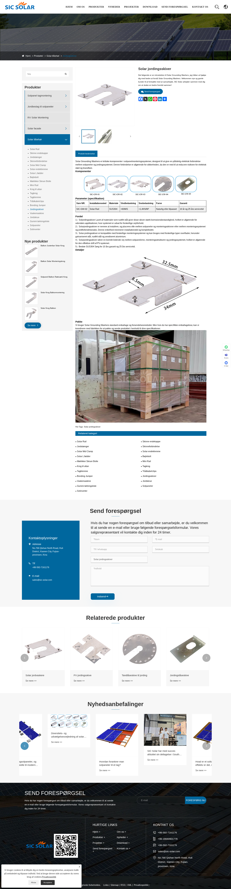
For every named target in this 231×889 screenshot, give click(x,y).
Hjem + (96, 831)
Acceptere (47, 882)
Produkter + (99, 837)
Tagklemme (35, 197)
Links (105, 885)
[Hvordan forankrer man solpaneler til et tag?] (91, 735)
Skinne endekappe (39, 153)
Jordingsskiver (69, 56)
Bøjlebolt (34, 177)
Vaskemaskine (37, 213)
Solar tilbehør (53, 56)
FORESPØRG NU (195, 800)
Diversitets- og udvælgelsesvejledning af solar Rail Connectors (42, 735)
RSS (123, 885)
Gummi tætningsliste (39, 221)
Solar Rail (34, 149)
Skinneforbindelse (38, 161)
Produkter (96, 6)
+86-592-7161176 (40, 567)
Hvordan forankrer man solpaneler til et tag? (86, 763)
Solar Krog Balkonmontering (52, 292)
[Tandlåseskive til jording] (139, 649)
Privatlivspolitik (141, 885)
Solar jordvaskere (35, 675)
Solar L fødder (36, 173)
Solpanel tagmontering (40, 95)
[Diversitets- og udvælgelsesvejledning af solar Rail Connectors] (43, 721)
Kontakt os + (123, 848)
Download (150, 6)
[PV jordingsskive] (91, 649)
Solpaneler (35, 225)
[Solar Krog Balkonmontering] (31, 293)
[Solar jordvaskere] (43, 649)
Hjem (69, 6)
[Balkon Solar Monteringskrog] (31, 261)
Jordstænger (36, 157)
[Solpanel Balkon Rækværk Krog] (31, 277)
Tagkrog (34, 193)
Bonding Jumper (38, 205)
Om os (81, 6)
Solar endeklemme (39, 169)
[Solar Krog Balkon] (31, 308)
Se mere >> (31, 681)
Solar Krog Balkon (48, 308)
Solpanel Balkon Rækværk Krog (54, 277)
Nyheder (114, 6)
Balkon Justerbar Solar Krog (52, 245)
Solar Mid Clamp (38, 165)
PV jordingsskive (82, 675)
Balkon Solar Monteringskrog (53, 261)
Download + (123, 843)
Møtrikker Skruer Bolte (40, 181)
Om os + (121, 831)
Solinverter (35, 229)
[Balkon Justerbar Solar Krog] (31, 246)
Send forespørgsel (174, 6)
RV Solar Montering (38, 117)
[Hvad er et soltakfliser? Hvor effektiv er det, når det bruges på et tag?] (187, 735)
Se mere (32, 325)
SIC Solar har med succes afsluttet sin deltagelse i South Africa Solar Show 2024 (138, 753)
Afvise (33, 882)
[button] (25, 658)
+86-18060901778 (168, 839)
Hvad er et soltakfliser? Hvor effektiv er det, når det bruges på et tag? (187, 763)
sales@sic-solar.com (42, 580)
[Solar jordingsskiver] (88, 136)
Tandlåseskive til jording (134, 675)
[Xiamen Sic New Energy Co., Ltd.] (19, 7)
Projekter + (98, 843)
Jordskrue (34, 217)
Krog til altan (36, 189)
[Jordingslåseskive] (187, 649)
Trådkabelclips (37, 201)
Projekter (131, 6)
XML (129, 885)
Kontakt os (200, 6)
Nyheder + (122, 837)
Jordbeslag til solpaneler (95, 12)
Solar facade (34, 128)
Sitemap (114, 885)
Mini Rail (34, 185)
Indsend (102, 596)
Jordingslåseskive (179, 675)
